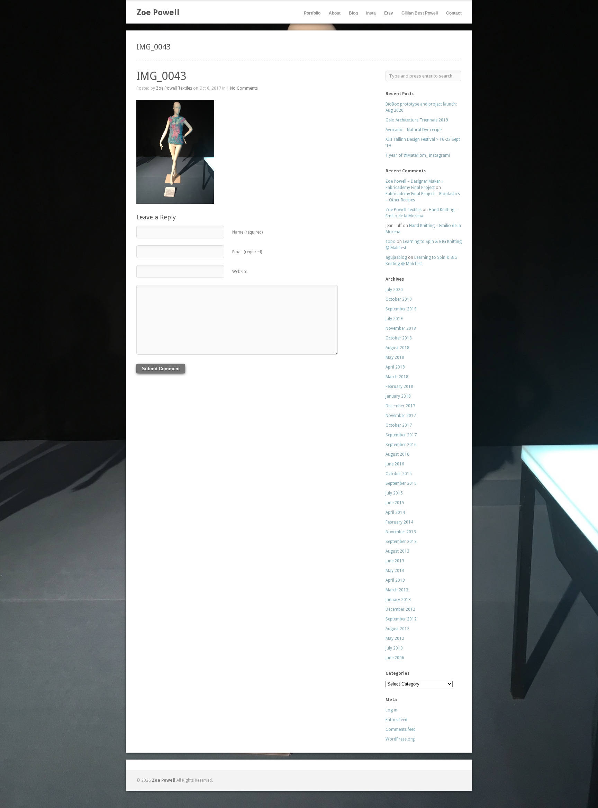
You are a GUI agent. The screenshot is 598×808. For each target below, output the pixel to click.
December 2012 (400, 609)
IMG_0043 (161, 76)
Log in (391, 710)
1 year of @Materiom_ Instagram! (418, 155)
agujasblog (396, 257)
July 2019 (394, 318)
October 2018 (399, 338)
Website (239, 271)
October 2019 (399, 299)
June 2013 (395, 561)
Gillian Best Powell (419, 13)
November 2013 (401, 531)
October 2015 (399, 473)
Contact (454, 13)
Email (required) (247, 251)
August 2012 (397, 628)
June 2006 (395, 657)
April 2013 (395, 580)
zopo (391, 241)
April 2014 (395, 512)
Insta (371, 13)
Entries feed (396, 719)
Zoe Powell (158, 12)
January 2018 (398, 396)
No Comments (244, 88)
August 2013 (397, 551)
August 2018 (397, 347)
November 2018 (401, 328)
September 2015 (401, 483)
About (335, 13)
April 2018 (395, 367)
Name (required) (247, 232)
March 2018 (397, 376)
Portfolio (312, 13)
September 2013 (401, 541)
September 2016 (401, 444)
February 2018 (399, 386)
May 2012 (395, 638)
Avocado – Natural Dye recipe (414, 129)
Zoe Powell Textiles (174, 88)
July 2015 (394, 493)
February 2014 (399, 522)
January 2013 (398, 599)
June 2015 (395, 502)
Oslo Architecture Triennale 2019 (417, 120)
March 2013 (397, 590)
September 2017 (401, 435)
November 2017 (401, 415)
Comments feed (401, 729)
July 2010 (394, 648)
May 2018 (395, 357)
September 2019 (401, 309)
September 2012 (401, 619)
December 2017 (400, 405)
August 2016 (397, 454)
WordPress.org (400, 739)
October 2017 (399, 425)
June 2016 (395, 464)
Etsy (388, 13)
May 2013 (395, 570)
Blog (353, 13)
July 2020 (394, 289)
